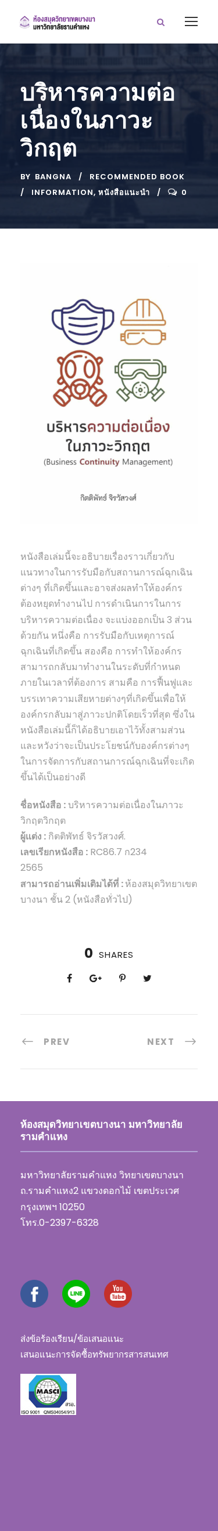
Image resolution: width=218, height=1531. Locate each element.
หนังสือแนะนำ (124, 192)
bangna (53, 176)
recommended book (137, 176)
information (62, 192)
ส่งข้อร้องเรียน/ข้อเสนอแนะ (72, 1339)
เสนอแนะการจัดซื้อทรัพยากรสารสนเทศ (94, 1354)
